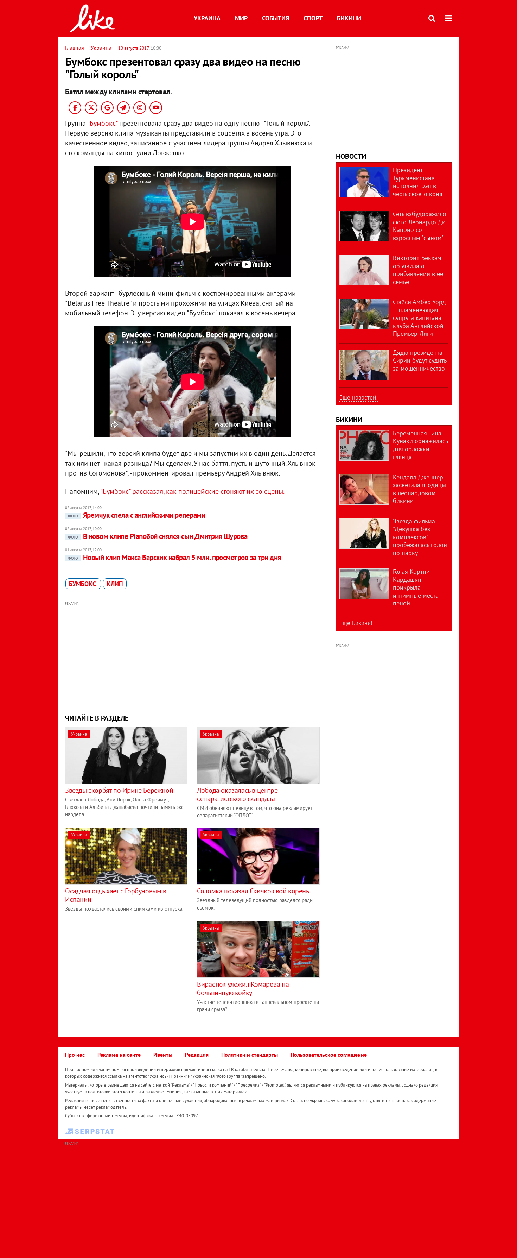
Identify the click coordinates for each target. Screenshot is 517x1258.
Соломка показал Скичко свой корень (253, 890)
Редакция (197, 1054)
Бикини (349, 18)
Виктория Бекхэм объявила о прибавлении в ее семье (418, 270)
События (275, 18)
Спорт (313, 18)
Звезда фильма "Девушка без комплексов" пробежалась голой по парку (420, 537)
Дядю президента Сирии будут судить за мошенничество (419, 360)
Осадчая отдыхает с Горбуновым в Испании (115, 895)
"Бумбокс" (102, 123)
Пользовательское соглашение (329, 1054)
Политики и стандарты (249, 1054)
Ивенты (162, 1054)
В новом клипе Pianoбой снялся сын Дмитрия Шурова (158, 536)
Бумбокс (83, 584)
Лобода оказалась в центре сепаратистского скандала (237, 794)
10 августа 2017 (133, 48)
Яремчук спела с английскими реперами (136, 515)
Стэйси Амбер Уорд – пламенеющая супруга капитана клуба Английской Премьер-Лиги (419, 318)
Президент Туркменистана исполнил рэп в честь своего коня (417, 182)
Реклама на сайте (119, 1054)
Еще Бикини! (355, 623)
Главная (74, 47)
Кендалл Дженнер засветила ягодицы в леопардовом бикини (419, 489)
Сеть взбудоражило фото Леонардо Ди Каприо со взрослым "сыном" (419, 226)
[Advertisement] (192, 657)
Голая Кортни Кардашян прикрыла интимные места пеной (416, 587)
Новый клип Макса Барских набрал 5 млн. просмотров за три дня (174, 557)
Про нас (75, 1054)
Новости (351, 156)
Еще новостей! (358, 397)
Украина (207, 18)
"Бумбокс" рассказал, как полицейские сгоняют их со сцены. (192, 491)
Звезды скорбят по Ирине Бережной (119, 790)
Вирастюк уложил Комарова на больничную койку (243, 988)
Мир (241, 18)
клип (115, 584)
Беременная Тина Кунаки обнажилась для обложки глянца (420, 445)
